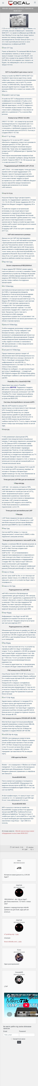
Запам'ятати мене (19, 1039)
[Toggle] (3, 2)
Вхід (19, 1042)
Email (5, 1031)
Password (22, 1031)
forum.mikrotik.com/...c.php (12, 941)
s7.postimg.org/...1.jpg (11, 934)
